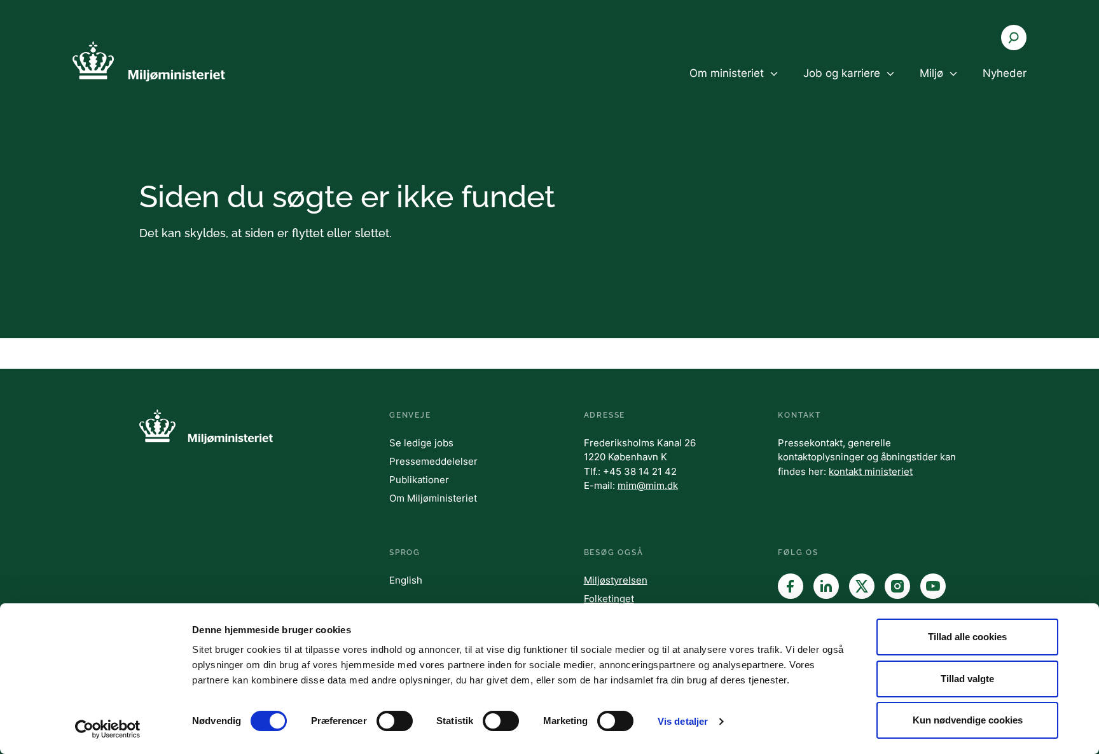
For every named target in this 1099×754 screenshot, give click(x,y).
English (405, 580)
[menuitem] (734, 83)
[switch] (395, 721)
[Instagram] (897, 586)
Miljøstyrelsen (615, 580)
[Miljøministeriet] (149, 61)
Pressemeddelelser (433, 461)
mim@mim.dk (648, 485)
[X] (861, 586)
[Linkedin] (826, 586)
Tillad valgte (967, 678)
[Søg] (1013, 37)
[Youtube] (933, 586)
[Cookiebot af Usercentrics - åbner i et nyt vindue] (107, 729)
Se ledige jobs (421, 443)
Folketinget (609, 599)
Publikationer (419, 480)
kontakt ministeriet (871, 471)
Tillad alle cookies (967, 636)
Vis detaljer (683, 721)
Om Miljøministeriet (433, 498)
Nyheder (1004, 73)
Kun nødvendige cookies (968, 720)
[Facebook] (790, 586)
